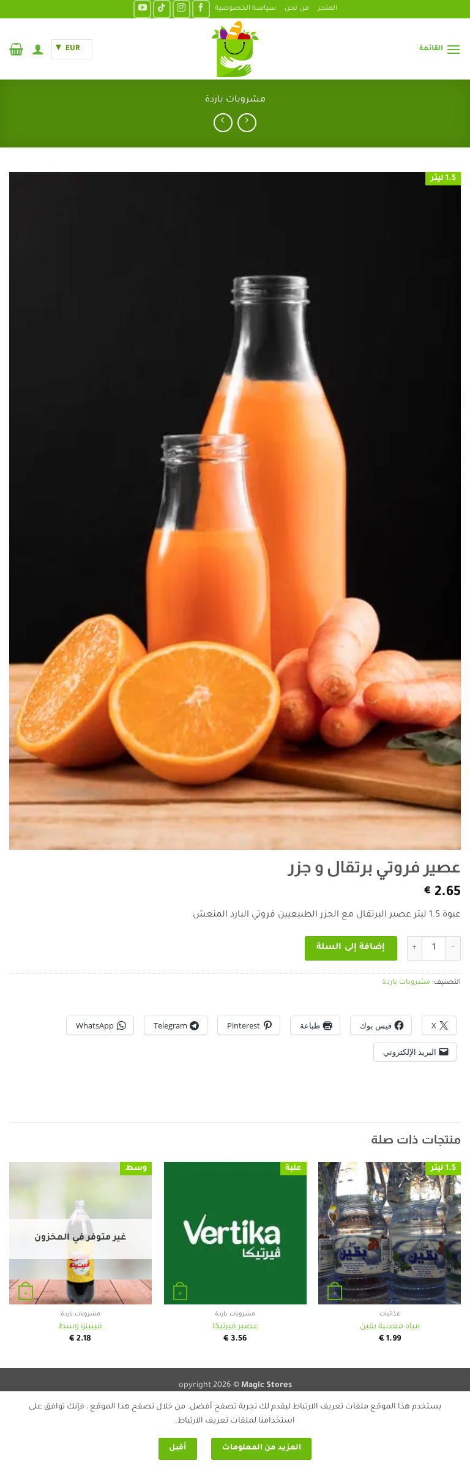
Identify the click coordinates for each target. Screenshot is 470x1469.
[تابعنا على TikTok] (162, 9)
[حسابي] (38, 48)
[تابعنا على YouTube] (142, 9)
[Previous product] (223, 122)
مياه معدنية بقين (390, 1327)
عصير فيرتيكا (235, 1327)
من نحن (297, 9)
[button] (440, 49)
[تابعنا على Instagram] (181, 9)
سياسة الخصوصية (245, 9)
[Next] (10, 1264)
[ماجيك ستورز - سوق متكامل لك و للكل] (235, 49)
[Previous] (460, 1264)
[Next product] (246, 122)
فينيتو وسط (80, 1327)
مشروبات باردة (235, 100)
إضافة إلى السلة (350, 948)
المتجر (327, 9)
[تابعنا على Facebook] (201, 9)
